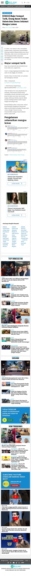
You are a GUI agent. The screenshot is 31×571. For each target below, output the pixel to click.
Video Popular (7, 13)
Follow (10, 420)
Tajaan (3, 277)
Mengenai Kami (4, 560)
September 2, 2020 (21, 87)
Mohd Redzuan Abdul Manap (16, 155)
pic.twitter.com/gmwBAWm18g (12, 82)
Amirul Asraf (8, 27)
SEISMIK (3, 376)
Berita (12, 390)
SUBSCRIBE (15, 485)
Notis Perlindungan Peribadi (16, 560)
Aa (2, 64)
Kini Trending (5, 324)
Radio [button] (26, 560)
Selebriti (13, 301)
